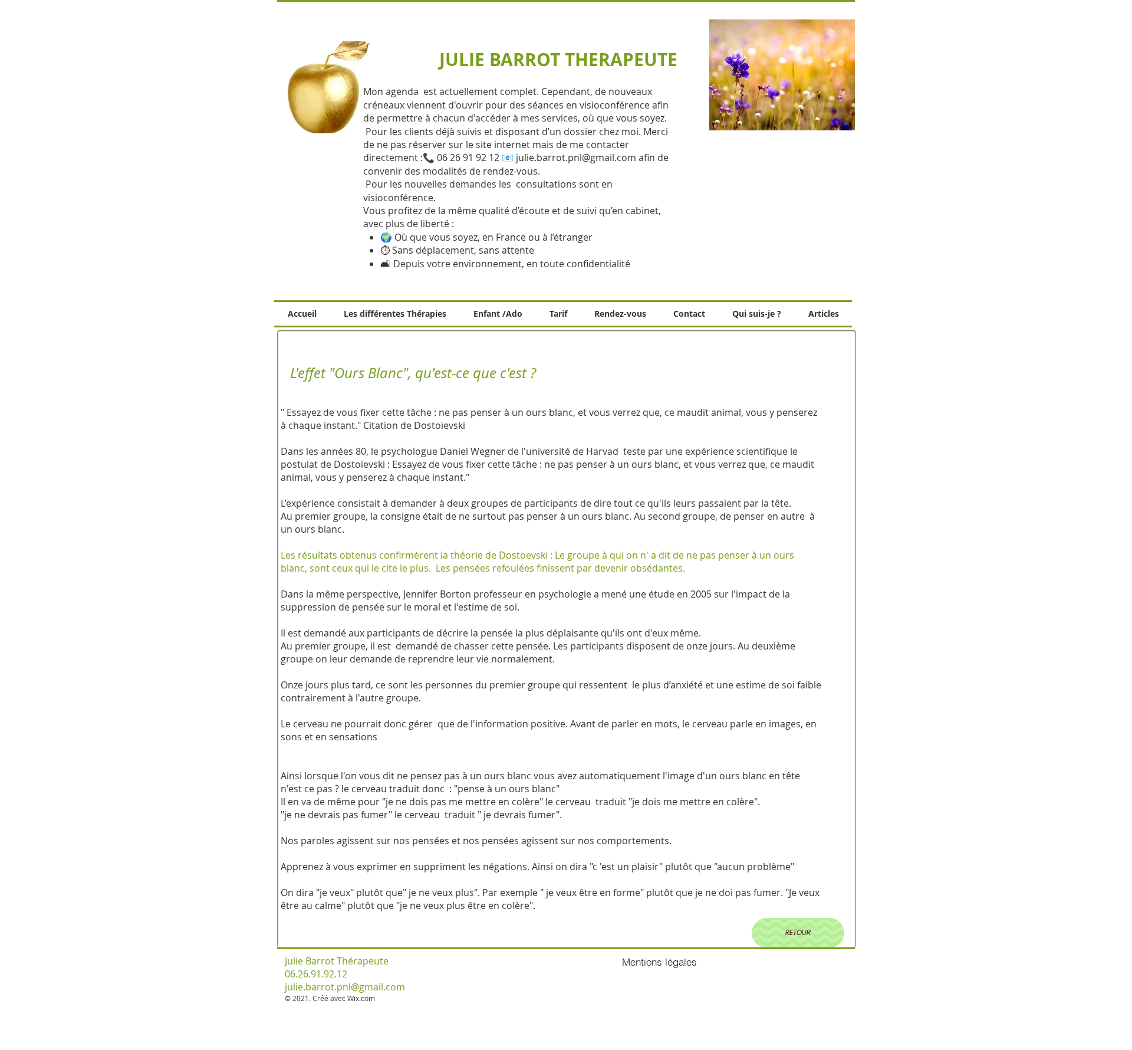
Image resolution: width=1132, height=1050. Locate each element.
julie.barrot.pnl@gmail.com (576, 157)
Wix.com (361, 998)
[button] (782, 74)
